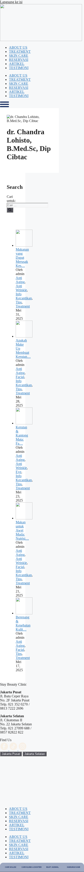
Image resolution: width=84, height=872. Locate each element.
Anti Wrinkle (21, 288)
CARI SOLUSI (10, 867)
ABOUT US (18, 47)
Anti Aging (20, 280)
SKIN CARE (18, 56)
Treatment (23, 306)
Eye (18, 472)
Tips (19, 302)
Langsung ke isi (11, 2)
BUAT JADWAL (52, 867)
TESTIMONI (18, 68)
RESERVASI (18, 60)
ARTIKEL (16, 64)
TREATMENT (20, 51)
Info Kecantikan (24, 296)
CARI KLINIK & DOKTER (31, 867)
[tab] (11, 754)
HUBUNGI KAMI (73, 867)
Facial (20, 377)
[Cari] (10, 210)
